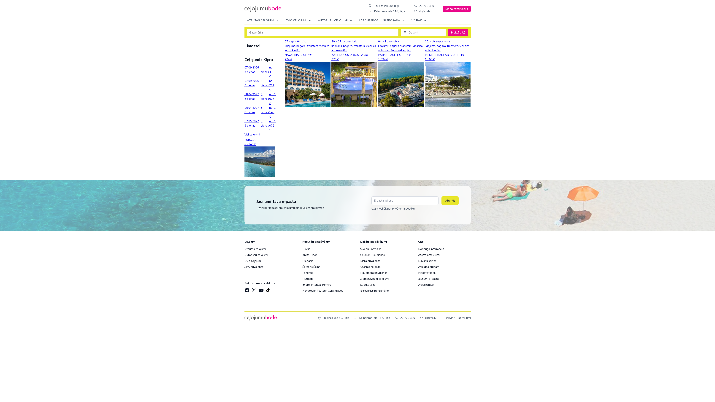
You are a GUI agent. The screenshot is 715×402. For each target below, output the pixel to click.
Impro (306, 285)
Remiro (326, 285)
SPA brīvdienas (253, 267)
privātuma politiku (403, 208)
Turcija (306, 249)
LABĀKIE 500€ (368, 20)
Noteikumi (464, 318)
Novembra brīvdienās (373, 273)
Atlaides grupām (428, 267)
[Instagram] (254, 289)
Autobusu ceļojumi (256, 255)
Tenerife (307, 273)
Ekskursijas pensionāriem (375, 291)
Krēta (305, 255)
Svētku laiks (367, 285)
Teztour (322, 291)
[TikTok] (268, 289)
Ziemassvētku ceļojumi (374, 279)
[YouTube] (261, 289)
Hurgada (307, 279)
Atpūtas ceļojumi (261, 20)
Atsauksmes (426, 285)
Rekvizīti (450, 318)
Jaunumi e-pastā (428, 279)
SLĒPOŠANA (392, 20)
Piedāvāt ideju (427, 273)
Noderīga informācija (431, 249)
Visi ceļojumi (252, 134)
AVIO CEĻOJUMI (296, 20)
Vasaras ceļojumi (370, 267)
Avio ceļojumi (252, 261)
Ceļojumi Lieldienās (372, 255)
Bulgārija (307, 261)
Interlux (316, 285)
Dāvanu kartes (427, 261)
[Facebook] (246, 289)
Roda (314, 255)
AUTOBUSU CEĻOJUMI (333, 20)
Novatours (309, 291)
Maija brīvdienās (370, 261)
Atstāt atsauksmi (429, 255)
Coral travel (335, 291)
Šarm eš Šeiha (311, 267)
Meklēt (456, 32)
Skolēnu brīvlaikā (370, 249)
